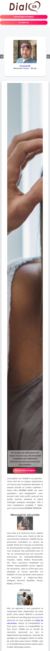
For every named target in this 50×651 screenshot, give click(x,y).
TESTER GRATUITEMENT (23, 17)
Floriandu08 (25, 66)
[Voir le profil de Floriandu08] (25, 50)
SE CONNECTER (24, 22)
